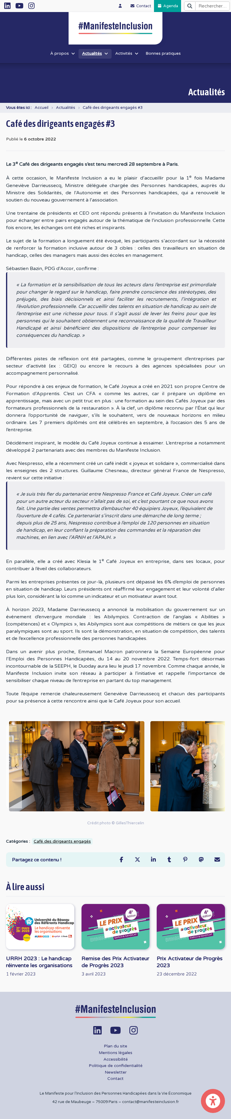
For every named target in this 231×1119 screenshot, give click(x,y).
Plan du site (115, 1046)
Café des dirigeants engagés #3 (113, 107)
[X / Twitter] (137, 859)
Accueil (41, 107)
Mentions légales (115, 1052)
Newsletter (116, 1072)
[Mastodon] (201, 859)
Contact (115, 1078)
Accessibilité (115, 1059)
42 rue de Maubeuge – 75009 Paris (85, 1101)
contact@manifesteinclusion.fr (150, 1101)
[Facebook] (121, 859)
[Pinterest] (185, 859)
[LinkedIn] (153, 859)
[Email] (217, 859)
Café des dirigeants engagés (62, 841)
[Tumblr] (169, 859)
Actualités (65, 107)
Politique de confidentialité (116, 1065)
